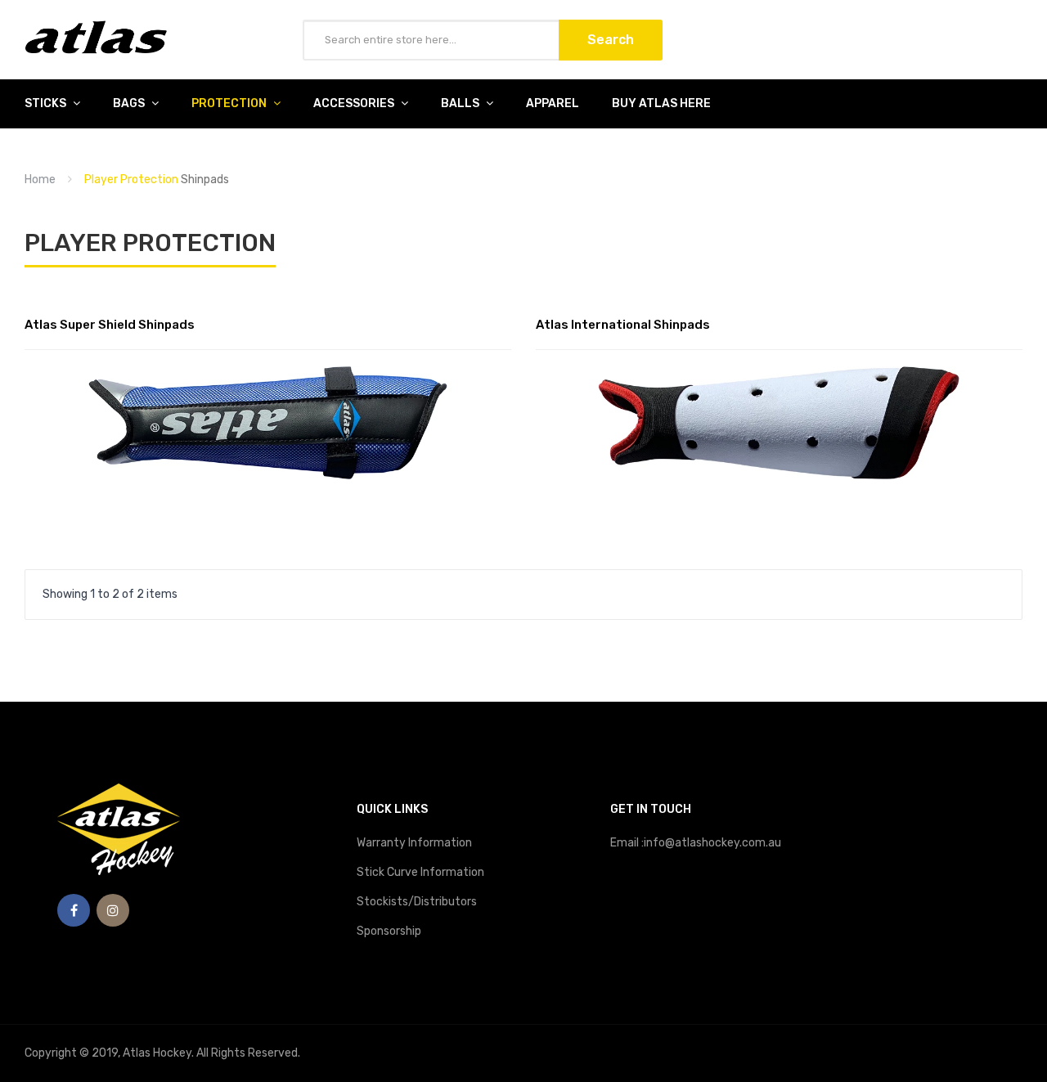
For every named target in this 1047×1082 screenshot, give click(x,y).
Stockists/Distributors (417, 902)
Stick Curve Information (420, 872)
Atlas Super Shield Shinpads (110, 324)
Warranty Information (414, 843)
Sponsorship (389, 931)
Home (40, 179)
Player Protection (131, 179)
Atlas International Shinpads (623, 324)
